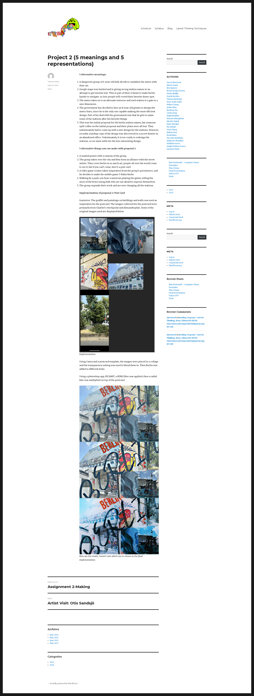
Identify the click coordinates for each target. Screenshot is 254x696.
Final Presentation (177, 171)
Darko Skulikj (172, 93)
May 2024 (54, 638)
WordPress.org (175, 220)
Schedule (146, 28)
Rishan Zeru (172, 132)
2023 (52, 662)
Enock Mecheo (173, 96)
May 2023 (54, 643)
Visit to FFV (174, 174)
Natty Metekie (173, 124)
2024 (50, 89)
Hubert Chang (173, 105)
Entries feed (174, 214)
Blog (170, 28)
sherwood (171, 317)
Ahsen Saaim (172, 85)
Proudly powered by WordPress (64, 683)
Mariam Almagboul (175, 118)
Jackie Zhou (172, 107)
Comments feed (176, 217)
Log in (171, 212)
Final (171, 176)
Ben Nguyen (172, 88)
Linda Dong (172, 113)
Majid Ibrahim (173, 116)
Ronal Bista (171, 135)
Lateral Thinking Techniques (191, 28)
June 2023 (54, 640)
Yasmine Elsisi (53, 82)
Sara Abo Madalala (175, 138)
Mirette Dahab (173, 121)
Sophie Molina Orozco (176, 146)
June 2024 (54, 635)
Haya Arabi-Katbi (174, 102)
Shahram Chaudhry (175, 141)
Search (170, 59)
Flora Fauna (174, 168)
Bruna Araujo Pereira (176, 91)
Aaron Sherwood (174, 82)
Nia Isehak (171, 127)
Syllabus (159, 28)
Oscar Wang (172, 129)
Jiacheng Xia (172, 110)
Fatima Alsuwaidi (174, 99)
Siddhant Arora (173, 143)
